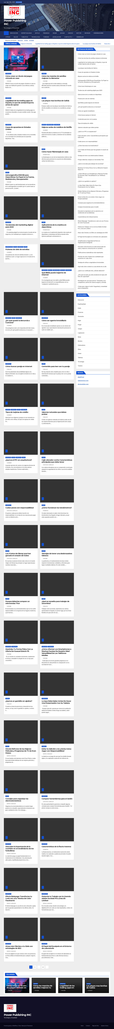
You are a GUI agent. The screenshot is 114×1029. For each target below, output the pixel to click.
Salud (16, 37)
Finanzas (46, 33)
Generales (80, 37)
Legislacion (57, 37)
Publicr (45, 323)
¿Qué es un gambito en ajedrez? (18, 701)
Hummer (45, 103)
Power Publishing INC (17, 1014)
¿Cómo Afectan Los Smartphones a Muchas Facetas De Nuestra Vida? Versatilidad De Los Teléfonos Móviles (56, 652)
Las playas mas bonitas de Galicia (55, 101)
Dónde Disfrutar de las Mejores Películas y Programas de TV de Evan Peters (20, 751)
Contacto (68, 37)
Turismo (46, 37)
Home (82, 1025)
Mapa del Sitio (95, 1025)
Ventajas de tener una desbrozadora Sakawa (57, 555)
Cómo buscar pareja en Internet (18, 366)
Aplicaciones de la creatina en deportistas (54, 226)
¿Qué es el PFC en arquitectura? (18, 460)
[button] (109, 35)
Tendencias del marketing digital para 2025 (19, 226)
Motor (78, 33)
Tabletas (24, 37)
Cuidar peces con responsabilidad (19, 508)
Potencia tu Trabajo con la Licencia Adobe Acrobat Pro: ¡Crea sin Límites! (56, 898)
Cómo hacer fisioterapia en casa (55, 152)
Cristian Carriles (48, 464)
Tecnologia (35, 37)
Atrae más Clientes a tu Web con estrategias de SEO (19, 947)
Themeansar (29, 1025)
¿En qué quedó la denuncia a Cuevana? (17, 322)
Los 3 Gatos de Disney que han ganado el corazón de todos (18, 555)
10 (43, 967)
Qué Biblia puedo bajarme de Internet (54, 274)
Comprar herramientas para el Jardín (57, 799)
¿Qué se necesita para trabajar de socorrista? (55, 602)
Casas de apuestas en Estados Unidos (18, 128)
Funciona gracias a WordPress (11, 1025)
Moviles (87, 33)
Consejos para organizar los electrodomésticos (16, 800)
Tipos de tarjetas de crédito (16, 412)
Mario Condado (11, 755)
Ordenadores (98, 33)
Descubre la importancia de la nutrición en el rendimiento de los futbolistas (19, 849)
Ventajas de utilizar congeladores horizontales (91, 262)
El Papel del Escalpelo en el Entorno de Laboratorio (56, 947)
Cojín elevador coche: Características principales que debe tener (57, 461)
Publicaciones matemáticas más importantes (90, 252)
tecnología (31, 40)
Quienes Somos (104, 1025)
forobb (9, 81)
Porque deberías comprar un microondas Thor (17, 602)
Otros (8, 37)
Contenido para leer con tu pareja (56, 366)
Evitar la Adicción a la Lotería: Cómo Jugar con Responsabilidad (56, 750)
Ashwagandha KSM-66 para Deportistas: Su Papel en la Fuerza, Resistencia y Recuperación (19, 177)
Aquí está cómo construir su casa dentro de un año (92, 266)
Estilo (37, 33)
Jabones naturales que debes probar (54, 413)
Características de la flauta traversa (56, 847)
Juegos (70, 33)
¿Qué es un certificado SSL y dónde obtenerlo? (91, 270)
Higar (55, 33)
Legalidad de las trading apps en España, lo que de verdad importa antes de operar (19, 103)
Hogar (62, 33)
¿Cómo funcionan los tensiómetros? (57, 508)
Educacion (14, 33)
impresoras (20, 40)
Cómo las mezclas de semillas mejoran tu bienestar (54, 77)
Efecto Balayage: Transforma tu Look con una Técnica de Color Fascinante (18, 898)
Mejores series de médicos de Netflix (57, 127)
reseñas (26, 40)
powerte (45, 510)
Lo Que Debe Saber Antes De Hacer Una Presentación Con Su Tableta (56, 702)
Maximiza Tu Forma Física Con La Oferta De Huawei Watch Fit (19, 650)
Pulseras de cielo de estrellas (17, 249)
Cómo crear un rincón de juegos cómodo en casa (18, 77)
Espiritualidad (26, 33)
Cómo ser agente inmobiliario (54, 321)
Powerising (46, 154)
